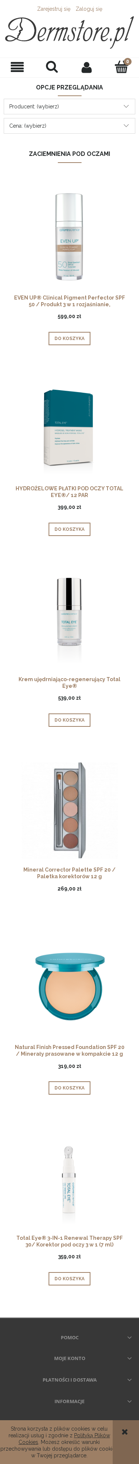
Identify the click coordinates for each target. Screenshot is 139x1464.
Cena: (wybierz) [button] (27, 126)
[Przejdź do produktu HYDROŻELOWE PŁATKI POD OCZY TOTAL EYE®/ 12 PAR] (69, 428)
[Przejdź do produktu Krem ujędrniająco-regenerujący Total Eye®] (69, 619)
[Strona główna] (69, 32)
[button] (17, 67)
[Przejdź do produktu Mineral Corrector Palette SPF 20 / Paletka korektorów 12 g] (69, 809)
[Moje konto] (87, 67)
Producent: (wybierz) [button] (34, 107)
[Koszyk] (121, 67)
